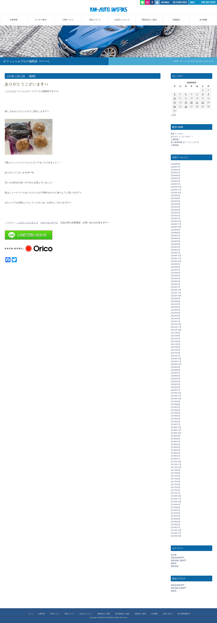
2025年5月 (175, 206)
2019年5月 (175, 412)
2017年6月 (175, 478)
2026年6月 (175, 169)
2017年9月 (175, 470)
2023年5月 (175, 275)
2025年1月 (175, 218)
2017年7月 (175, 475)
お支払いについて (122, 19)
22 (203, 102)
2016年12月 (176, 495)
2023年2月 (175, 284)
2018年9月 (175, 435)
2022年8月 (175, 301)
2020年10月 (176, 364)
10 (174, 98)
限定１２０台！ (177, 133)
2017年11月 (176, 464)
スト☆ (34, 222)
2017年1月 (175, 493)
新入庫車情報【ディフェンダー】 (185, 142)
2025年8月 (175, 198)
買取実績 (174, 566)
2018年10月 (176, 432)
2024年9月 (175, 229)
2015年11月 (176, 533)
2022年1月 (175, 321)
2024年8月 (175, 232)
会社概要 (203, 19)
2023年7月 (175, 269)
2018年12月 (176, 427)
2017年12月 (176, 461)
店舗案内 (176, 19)
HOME (175, 61)
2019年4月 (175, 415)
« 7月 (173, 114)
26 (186, 106)
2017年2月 (175, 490)
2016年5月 (175, 515)
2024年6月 (175, 238)
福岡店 (32, 75)
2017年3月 (175, 487)
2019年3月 (175, 418)
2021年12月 (176, 324)
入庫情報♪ (175, 139)
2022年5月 (175, 309)
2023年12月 (176, 255)
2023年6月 (175, 272)
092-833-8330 (208, 2)
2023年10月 (176, 261)
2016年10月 (176, 501)
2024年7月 (175, 235)
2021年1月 (175, 355)
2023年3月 (175, 281)
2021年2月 (175, 352)
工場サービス (68, 19)
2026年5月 (175, 172)
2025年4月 (175, 209)
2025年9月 (175, 195)
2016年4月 (175, 518)
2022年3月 (175, 315)
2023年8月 (175, 266)
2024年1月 (175, 252)
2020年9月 (175, 367)
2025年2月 (175, 215)
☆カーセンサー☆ (49, 222)
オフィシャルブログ (187, 61)
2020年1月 (175, 390)
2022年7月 (175, 304)
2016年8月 (175, 507)
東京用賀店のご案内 (122, 614)
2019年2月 (175, 421)
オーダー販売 (40, 19)
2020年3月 (175, 384)
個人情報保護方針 (184, 614)
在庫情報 (13, 19)
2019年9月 (175, 401)
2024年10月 (176, 226)
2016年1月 (175, 527)
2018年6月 (175, 444)
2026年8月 (175, 163)
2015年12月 (176, 530)
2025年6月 (175, 204)
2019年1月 (175, 424)
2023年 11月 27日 (16, 75)
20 (191, 102)
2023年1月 (175, 287)
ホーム (30, 614)
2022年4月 (175, 312)
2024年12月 (176, 221)
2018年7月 (175, 441)
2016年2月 (175, 524)
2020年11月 (176, 361)
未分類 (173, 554)
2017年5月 (175, 481)
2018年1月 (175, 458)
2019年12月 (176, 392)
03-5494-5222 (180, 2)
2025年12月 (176, 186)
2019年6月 (175, 410)
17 (174, 102)
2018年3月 (175, 452)
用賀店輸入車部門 (178, 560)
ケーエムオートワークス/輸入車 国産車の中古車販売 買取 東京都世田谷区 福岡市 (108, 9)
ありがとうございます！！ (182, 136)
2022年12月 (176, 289)
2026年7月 (175, 166)
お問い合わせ (167, 614)
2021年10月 (176, 329)
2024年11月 (176, 224)
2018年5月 (175, 447)
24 (174, 106)
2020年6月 (175, 375)
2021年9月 (175, 332)
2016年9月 (175, 504)
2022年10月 (176, 295)
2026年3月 (175, 178)
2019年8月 (175, 404)
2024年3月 (175, 246)
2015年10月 (176, 535)
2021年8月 (175, 335)
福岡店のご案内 (140, 614)
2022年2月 (175, 318)
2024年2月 (175, 249)
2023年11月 (176, 258)
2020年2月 (175, 387)
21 (197, 102)
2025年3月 (175, 212)
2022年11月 (176, 292)
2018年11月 (176, 430)
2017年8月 (175, 473)
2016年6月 (175, 513)
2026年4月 (175, 175)
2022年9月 (175, 298)
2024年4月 (175, 244)
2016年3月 (175, 521)
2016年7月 (175, 510)
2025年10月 (176, 192)
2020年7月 (175, 372)
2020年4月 (175, 381)
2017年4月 (175, 484)
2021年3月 (175, 349)
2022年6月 (175, 307)
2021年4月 (175, 347)
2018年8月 (175, 438)
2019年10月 (176, 398)
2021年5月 (175, 344)
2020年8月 (175, 369)
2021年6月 (175, 341)
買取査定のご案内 (149, 19)
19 (186, 102)
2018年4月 (175, 450)
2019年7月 (175, 407)
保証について (95, 19)
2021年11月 (176, 327)
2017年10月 (176, 467)
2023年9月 (175, 264)
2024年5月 (175, 241)
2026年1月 (175, 183)
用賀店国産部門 (177, 557)
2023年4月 (175, 278)
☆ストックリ (23, 222)
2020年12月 (176, 358)
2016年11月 (176, 498)
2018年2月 (175, 455)
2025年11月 (176, 189)
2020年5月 (175, 378)
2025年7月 (175, 201)
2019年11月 (176, 395)
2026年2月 (175, 181)
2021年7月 (175, 338)
